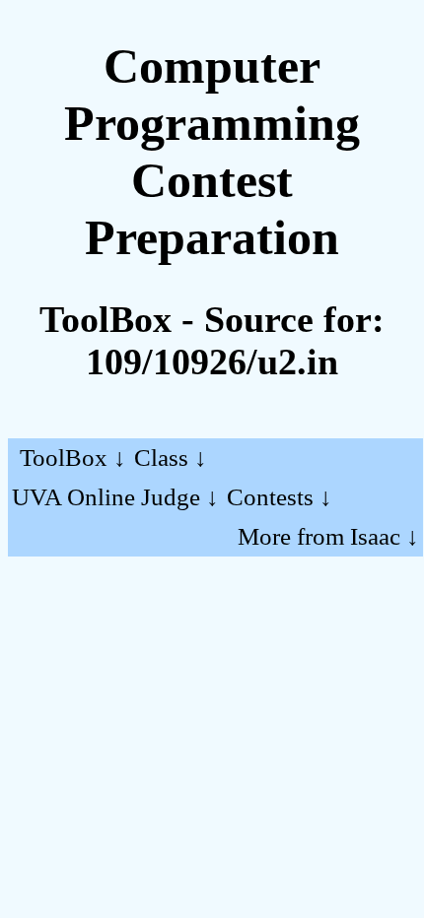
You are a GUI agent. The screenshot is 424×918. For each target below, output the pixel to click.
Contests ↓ (279, 497)
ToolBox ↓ (73, 457)
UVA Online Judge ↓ (115, 497)
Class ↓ (170, 457)
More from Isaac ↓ (328, 536)
